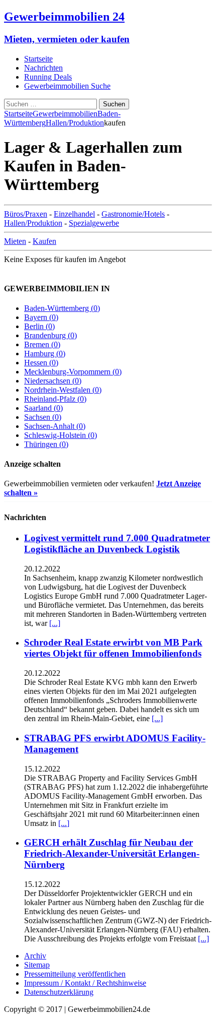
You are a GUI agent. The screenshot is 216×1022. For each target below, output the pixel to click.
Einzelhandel (74, 214)
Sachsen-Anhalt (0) (54, 426)
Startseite (38, 58)
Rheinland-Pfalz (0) (55, 399)
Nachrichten (43, 67)
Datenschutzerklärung (58, 992)
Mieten (15, 241)
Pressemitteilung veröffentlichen (75, 974)
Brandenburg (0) (50, 335)
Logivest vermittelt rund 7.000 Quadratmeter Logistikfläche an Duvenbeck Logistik (117, 543)
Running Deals (48, 77)
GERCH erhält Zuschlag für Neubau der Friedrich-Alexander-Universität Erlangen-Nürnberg (111, 853)
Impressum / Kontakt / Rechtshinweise (85, 983)
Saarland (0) (43, 408)
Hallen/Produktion (33, 223)
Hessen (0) (41, 362)
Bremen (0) (42, 344)
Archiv (35, 955)
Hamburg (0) (44, 353)
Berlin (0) (39, 326)
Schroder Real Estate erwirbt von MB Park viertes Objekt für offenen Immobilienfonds (113, 648)
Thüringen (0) (46, 444)
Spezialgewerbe (94, 223)
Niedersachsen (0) (52, 380)
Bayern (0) (41, 317)
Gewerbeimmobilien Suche (67, 86)
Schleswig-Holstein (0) (60, 435)
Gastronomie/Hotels (133, 214)
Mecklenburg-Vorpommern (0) (73, 371)
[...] (54, 623)
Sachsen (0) (42, 417)
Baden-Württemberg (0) (62, 308)
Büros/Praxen (25, 214)
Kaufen (44, 241)
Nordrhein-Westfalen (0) (62, 390)
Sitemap (37, 965)
